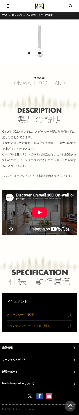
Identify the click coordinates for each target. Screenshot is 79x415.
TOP (4, 15)
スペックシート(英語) (20, 314)
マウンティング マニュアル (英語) (28, 325)
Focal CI (17, 15)
